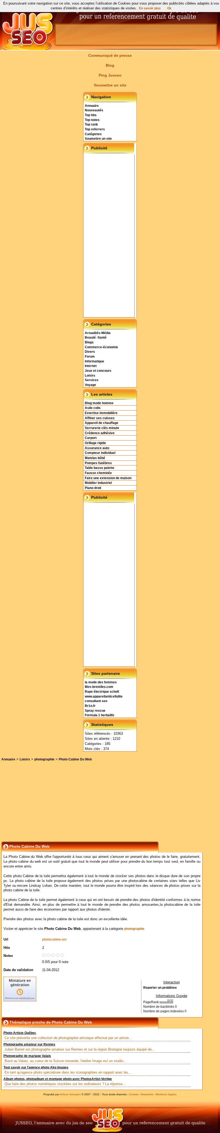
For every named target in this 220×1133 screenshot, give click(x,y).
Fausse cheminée (98, 473)
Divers (90, 351)
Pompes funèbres (98, 463)
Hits (6, 948)
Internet (91, 365)
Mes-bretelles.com (99, 686)
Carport (91, 437)
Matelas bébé (95, 458)
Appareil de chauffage (101, 423)
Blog (110, 65)
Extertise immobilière (101, 413)
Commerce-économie (101, 347)
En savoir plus (150, 8)
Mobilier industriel (98, 482)
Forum (90, 356)
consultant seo (96, 701)
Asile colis (93, 408)
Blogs (89, 342)
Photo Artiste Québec (19, 1033)
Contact (133, 1094)
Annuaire (92, 105)
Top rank (91, 124)
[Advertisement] (97, 12)
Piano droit (93, 488)
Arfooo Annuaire (70, 1094)
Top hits (91, 115)
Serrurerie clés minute (102, 428)
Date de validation (18, 970)
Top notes (92, 120)
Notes (8, 956)
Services (91, 380)
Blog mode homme (99, 403)
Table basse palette (99, 467)
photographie (44, 759)
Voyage (90, 384)
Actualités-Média (98, 333)
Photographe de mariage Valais (27, 1056)
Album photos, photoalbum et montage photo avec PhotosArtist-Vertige (57, 1079)
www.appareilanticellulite (104, 696)
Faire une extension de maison (108, 478)
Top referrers (95, 129)
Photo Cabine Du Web (75, 759)
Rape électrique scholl (102, 691)
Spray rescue (95, 710)
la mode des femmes (101, 682)
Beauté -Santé (96, 337)
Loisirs (90, 375)
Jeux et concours (98, 370)
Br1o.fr (90, 705)
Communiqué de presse (110, 55)
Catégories (93, 134)
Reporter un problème (160, 987)
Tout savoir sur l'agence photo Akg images (35, 1067)
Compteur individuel (100, 452)
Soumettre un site (110, 85)
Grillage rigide (95, 443)
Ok (169, 8)
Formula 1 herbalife (99, 715)
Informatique (94, 361)
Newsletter (147, 1094)
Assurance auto (97, 448)
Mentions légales (166, 1094)
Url (5, 939)
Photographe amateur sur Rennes (29, 1044)
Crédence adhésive (100, 433)
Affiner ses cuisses (100, 418)
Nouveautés (94, 110)
